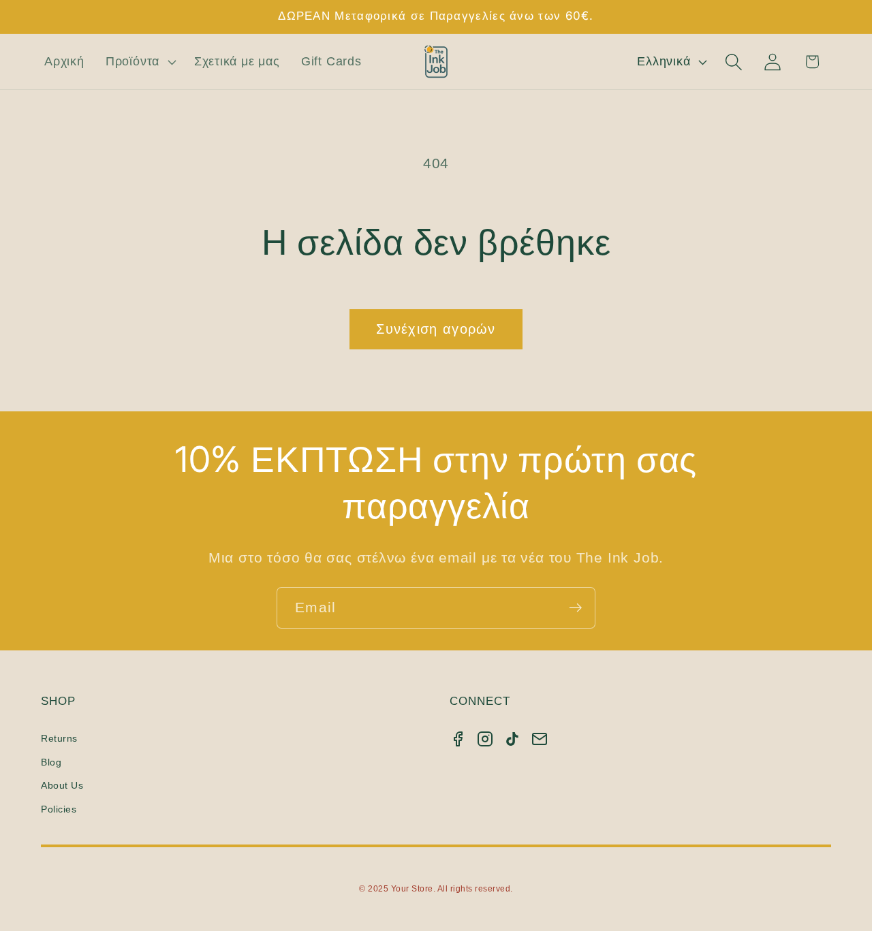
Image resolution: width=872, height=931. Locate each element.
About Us (62, 785)
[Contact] (539, 739)
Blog (51, 762)
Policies (58, 809)
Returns (59, 738)
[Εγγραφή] (575, 608)
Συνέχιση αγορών (436, 328)
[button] (139, 62)
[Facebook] (458, 739)
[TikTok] (512, 739)
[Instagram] (485, 739)
